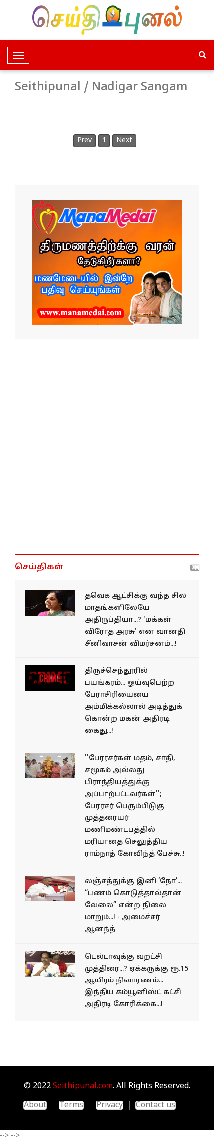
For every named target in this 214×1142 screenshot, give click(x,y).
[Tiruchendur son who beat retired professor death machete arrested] (50, 678)
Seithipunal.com (83, 1086)
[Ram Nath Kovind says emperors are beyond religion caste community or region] (50, 765)
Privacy (109, 1105)
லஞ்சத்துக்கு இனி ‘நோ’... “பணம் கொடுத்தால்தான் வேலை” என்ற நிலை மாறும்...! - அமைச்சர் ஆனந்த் (133, 905)
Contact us (155, 1105)
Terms (71, 1105)
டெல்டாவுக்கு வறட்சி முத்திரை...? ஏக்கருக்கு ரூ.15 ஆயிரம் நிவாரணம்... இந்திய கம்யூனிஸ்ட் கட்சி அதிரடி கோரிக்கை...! (136, 981)
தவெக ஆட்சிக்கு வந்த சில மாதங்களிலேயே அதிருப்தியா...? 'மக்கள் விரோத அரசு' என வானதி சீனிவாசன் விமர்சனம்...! (135, 620)
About (35, 1105)
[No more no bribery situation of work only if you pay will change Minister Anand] (50, 888)
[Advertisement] (107, 446)
